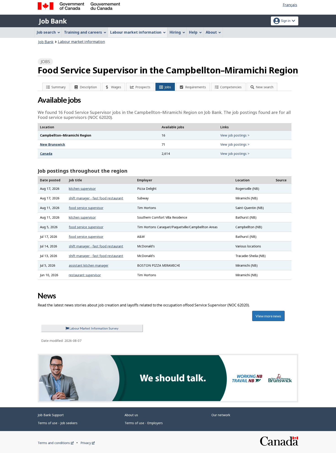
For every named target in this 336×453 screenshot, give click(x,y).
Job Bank (53, 21)
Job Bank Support (51, 415)
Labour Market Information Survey (93, 328)
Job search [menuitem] (46, 32)
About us (131, 415)
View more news (268, 316)
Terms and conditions (56, 443)
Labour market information (81, 41)
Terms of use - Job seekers (57, 423)
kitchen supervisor (82, 188)
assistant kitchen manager (88, 265)
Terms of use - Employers (144, 423)
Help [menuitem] (193, 32)
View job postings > (234, 135)
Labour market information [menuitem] (135, 32)
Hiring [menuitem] (175, 32)
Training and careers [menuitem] (83, 32)
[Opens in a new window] (168, 378)
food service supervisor (86, 208)
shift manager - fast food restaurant (96, 198)
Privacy (87, 443)
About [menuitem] (211, 32)
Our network (220, 415)
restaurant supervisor (85, 275)
